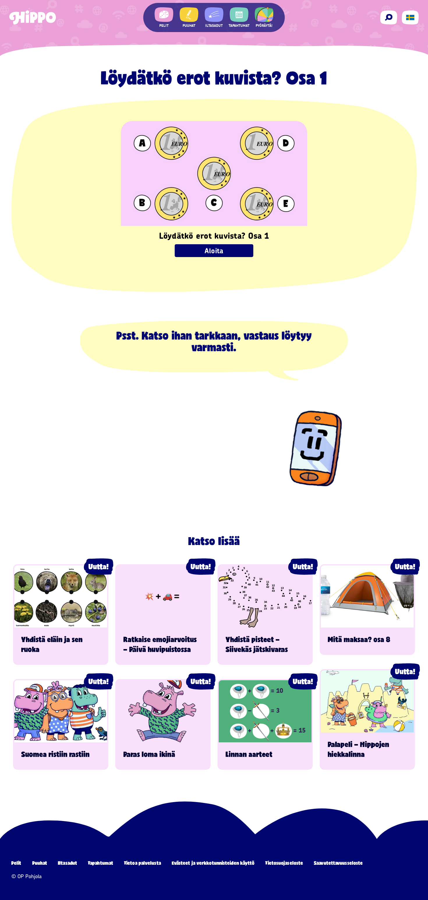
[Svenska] (410, 17)
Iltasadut (67, 862)
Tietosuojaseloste (284, 862)
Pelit (16, 862)
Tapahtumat (100, 862)
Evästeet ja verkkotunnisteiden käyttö (213, 862)
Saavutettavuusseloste (338, 862)
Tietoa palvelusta (142, 862)
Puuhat (39, 862)
